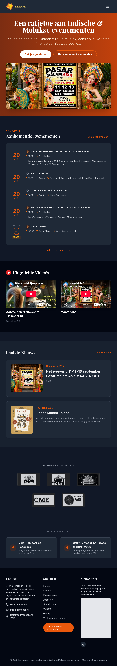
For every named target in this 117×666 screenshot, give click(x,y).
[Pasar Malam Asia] (28, 479)
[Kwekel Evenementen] (88, 479)
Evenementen (50, 595)
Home (46, 586)
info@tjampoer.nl (19, 609)
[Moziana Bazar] (73, 500)
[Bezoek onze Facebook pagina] (83, 644)
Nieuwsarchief (103, 352)
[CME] (43, 500)
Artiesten (48, 599)
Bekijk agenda (34, 54)
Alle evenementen (98, 136)
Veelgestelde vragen (54, 618)
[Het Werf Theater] (58, 479)
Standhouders (50, 604)
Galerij (46, 613)
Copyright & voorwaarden (94, 660)
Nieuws (47, 590)
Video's (47, 608)
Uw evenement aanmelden (75, 54)
